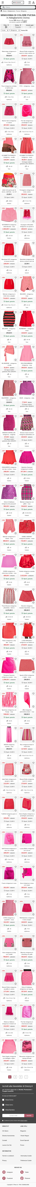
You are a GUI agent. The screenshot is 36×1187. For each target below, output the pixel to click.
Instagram (10, 1172)
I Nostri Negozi (24, 1135)
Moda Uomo (9, 1105)
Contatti (4, 1140)
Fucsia (3, 30)
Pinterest (27, 1178)
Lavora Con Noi (6, 1145)
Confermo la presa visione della (15, 1120)
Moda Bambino (10, 1110)
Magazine (23, 1131)
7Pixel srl (15, 1184)
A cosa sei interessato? (9, 1096)
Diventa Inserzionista (8, 1135)
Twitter (27, 1172)
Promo (22, 1145)
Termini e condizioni (8, 1155)
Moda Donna (9, 1100)
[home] (1, 11)
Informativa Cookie (26, 1155)
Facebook (10, 1178)
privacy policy (23, 1120)
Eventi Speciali (24, 1140)
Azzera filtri (24, 30)
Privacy (4, 1160)
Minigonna (14, 30)
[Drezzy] (18, 2)
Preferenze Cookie (26, 1160)
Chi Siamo (5, 1131)
